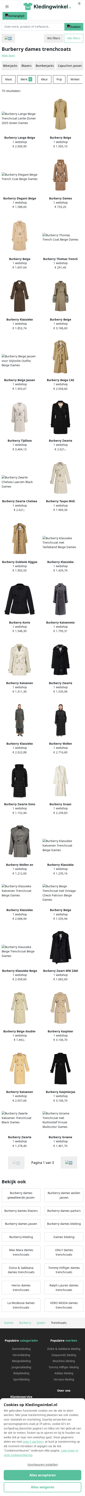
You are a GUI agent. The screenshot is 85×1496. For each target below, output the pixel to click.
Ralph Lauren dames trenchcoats (64, 1287)
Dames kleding (63, 1237)
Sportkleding (21, 1379)
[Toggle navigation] (7, 7)
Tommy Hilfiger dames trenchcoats (64, 1270)
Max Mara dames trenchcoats (21, 1252)
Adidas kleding (63, 1373)
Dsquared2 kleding (64, 1355)
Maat (8, 79)
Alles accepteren (43, 1475)
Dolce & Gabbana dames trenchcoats (21, 1270)
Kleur (44, 79)
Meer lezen (8, 55)
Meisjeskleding (21, 1361)
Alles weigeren (42, 1487)
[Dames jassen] (8, 38)
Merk (26, 79)
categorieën (29, 1340)
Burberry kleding (21, 1237)
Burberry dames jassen (21, 1224)
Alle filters (73, 38)
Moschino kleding (64, 1361)
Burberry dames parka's (64, 1211)
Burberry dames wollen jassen (64, 1195)
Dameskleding (21, 1349)
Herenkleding (21, 1355)
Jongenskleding (21, 1367)
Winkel (75, 79)
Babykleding (21, 1373)
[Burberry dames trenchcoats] (69, 1162)
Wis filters (53, 38)
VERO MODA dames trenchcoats (64, 1305)
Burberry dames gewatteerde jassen (21, 1195)
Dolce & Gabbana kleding (63, 1349)
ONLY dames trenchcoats (64, 1252)
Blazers (26, 66)
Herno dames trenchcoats (21, 1287)
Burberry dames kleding (64, 1224)
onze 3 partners (33, 1442)
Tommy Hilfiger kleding (64, 1367)
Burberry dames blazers (21, 1211)
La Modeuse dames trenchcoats (21, 1305)
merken (71, 1340)
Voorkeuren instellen (42, 1464)
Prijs (59, 79)
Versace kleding (64, 1379)
